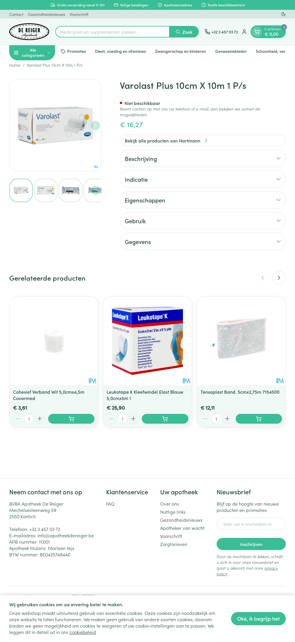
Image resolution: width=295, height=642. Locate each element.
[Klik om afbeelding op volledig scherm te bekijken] (55, 125)
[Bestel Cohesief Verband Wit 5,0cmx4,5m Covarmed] (71, 419)
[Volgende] (95, 125)
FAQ (110, 503)
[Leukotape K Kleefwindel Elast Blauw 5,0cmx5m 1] (147, 340)
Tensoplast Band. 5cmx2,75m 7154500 (240, 391)
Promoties (76, 51)
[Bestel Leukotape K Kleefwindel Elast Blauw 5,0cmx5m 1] (165, 419)
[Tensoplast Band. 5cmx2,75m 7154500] (241, 340)
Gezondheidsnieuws (46, 14)
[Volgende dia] (279, 278)
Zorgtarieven (173, 544)
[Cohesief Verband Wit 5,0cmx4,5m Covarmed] (54, 340)
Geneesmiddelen (231, 51)
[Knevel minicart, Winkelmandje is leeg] (257, 32)
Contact (16, 14)
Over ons (169, 503)
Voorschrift (79, 14)
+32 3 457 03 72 (44, 529)
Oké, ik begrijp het (258, 618)
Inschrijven (251, 544)
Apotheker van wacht (182, 528)
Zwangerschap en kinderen (180, 51)
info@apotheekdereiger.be (65, 535)
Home (14, 65)
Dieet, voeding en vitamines (120, 51)
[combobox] (112, 31)
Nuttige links (173, 511)
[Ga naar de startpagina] (29, 31)
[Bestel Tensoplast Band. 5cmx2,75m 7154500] (259, 419)
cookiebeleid (82, 632)
